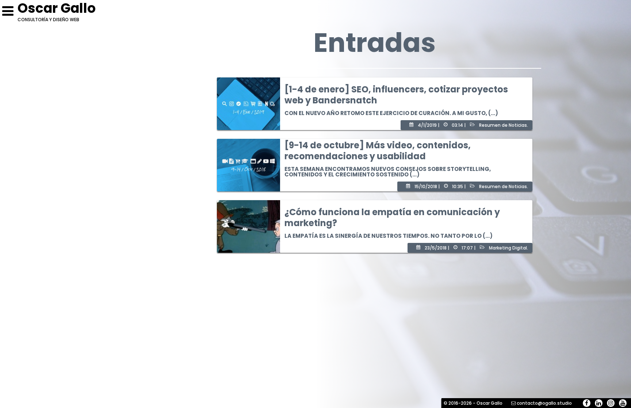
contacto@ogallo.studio (544, 403)
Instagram (611, 403)
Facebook (586, 403)
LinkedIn (599, 403)
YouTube (623, 403)
